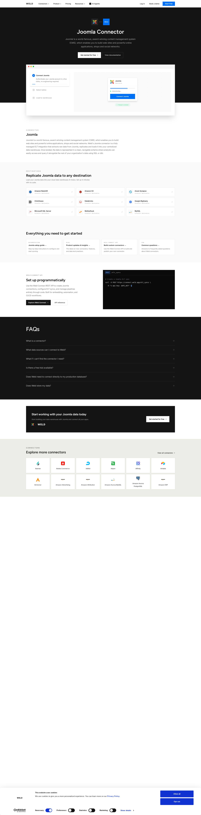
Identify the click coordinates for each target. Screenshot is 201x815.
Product (56, 4)
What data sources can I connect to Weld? (46, 350)
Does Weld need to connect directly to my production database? (56, 376)
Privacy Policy (113, 796)
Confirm (133, 104)
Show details (126, 810)
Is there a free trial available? (39, 368)
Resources (79, 4)
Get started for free (88, 55)
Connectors (43, 4)
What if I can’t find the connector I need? (45, 359)
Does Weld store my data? (38, 385)
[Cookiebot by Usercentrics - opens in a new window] (20, 810)
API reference (60, 302)
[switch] (71, 810)
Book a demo (154, 4)
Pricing (68, 4)
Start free (169, 4)
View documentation (113, 55)
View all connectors (165, 453)
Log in (142, 4)
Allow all (177, 794)
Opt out (177, 802)
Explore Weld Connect (37, 302)
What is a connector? (36, 341)
